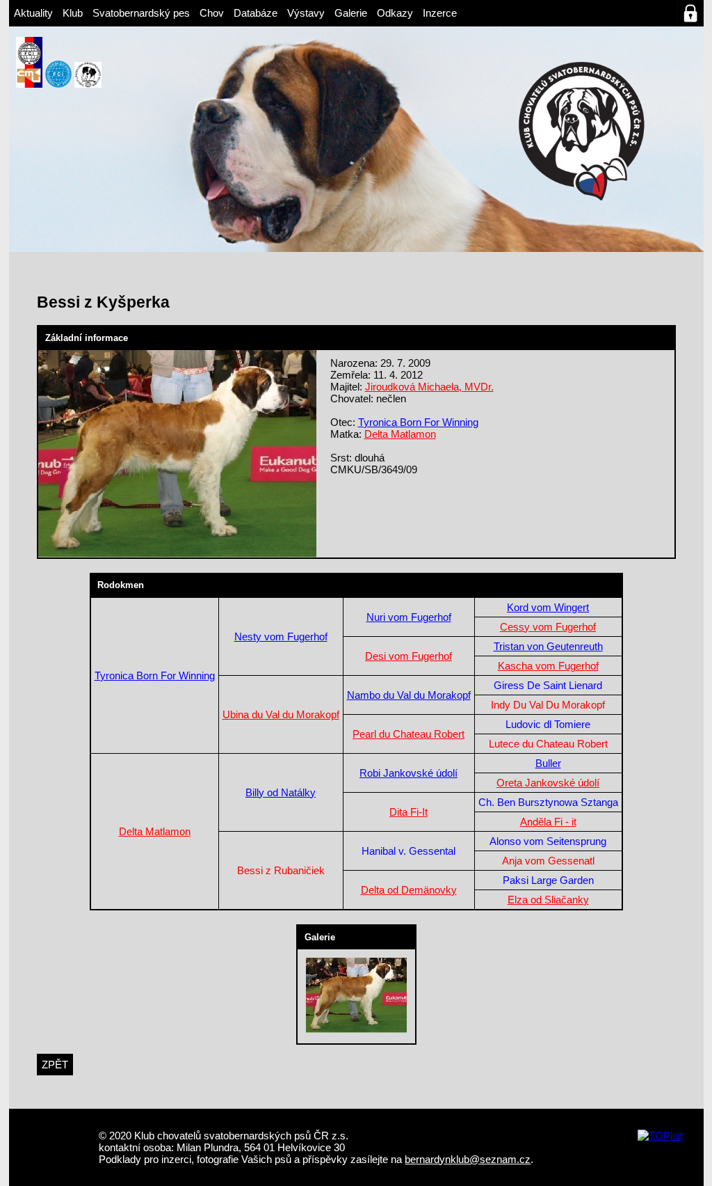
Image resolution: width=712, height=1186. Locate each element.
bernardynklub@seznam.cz (468, 1159)
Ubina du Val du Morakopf (280, 714)
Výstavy (306, 13)
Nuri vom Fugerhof (408, 617)
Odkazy (395, 13)
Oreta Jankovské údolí (547, 783)
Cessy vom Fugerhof (548, 627)
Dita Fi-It (408, 812)
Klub (73, 13)
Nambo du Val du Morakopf (409, 695)
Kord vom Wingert (548, 607)
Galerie (350, 13)
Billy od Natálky (280, 792)
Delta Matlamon (400, 434)
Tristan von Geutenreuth (548, 646)
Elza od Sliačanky (548, 900)
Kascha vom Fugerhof (548, 666)
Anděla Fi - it (548, 822)
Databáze (255, 13)
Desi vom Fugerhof (408, 656)
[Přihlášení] (690, 13)
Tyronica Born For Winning (418, 422)
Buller (548, 763)
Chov (212, 13)
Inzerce (440, 13)
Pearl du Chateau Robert (408, 734)
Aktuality (33, 13)
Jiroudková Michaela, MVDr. (429, 387)
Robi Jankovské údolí (408, 773)
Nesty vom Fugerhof (280, 636)
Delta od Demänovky (409, 890)
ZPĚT (55, 1064)
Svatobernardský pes (141, 13)
